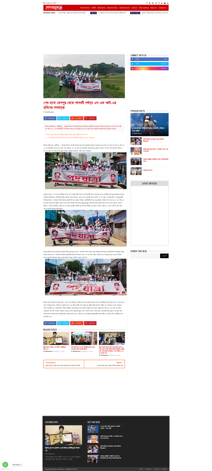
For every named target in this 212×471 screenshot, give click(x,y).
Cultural (134, 8)
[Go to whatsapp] (5, 464)
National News (112, 8)
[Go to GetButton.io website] (5, 468)
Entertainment (124, 8)
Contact (164, 469)
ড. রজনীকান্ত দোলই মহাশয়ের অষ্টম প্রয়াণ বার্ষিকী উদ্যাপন (92, 13)
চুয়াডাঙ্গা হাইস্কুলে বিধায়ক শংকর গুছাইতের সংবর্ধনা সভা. (135, 13)
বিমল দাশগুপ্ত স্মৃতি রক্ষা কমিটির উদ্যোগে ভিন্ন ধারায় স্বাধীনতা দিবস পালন (66, 134)
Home (141, 469)
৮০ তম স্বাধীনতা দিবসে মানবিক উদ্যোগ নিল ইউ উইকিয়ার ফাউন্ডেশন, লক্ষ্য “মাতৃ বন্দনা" (70, 137)
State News (101, 8)
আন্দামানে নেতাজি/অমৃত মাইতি (168, 13)
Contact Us (162, 8)
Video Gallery (144, 8)
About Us (153, 8)
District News (85, 8)
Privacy (157, 469)
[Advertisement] (106, 34)
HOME (93, 8)
